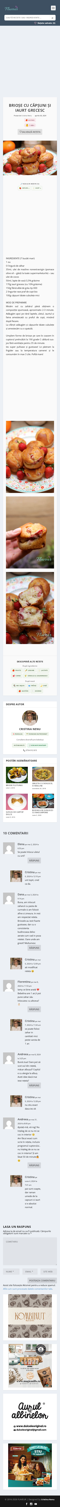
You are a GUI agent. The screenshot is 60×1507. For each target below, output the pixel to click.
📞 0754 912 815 (30, 750)
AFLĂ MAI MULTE (19, 745)
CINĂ (43, 685)
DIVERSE (37, 691)
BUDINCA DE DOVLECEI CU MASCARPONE (42, 811)
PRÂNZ (32, 685)
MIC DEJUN (18, 685)
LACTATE (43, 670)
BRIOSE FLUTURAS (14, 785)
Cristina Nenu (26, 115)
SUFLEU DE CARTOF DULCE (15, 813)
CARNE (17, 675)
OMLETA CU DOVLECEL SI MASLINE (42, 784)
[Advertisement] (30, 61)
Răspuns (34, 860)
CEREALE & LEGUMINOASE (35, 675)
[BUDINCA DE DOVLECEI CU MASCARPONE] (43, 801)
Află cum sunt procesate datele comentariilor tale (27, 1288)
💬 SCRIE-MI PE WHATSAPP (37, 745)
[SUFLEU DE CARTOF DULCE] (17, 802)
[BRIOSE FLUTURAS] (17, 775)
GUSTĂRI (23, 691)
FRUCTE (16, 670)
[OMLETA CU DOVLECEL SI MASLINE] (43, 774)
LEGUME (29, 670)
